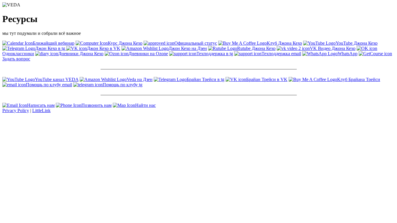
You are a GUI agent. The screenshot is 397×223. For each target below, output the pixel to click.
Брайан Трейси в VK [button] (266, 79)
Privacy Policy (15, 110)
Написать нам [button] (41, 105)
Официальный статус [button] (195, 43)
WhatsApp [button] (347, 53)
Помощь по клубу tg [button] (122, 84)
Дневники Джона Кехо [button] (80, 53)
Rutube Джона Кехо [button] (256, 48)
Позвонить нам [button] (96, 105)
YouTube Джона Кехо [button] (357, 43)
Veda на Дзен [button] (140, 79)
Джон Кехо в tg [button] (50, 48)
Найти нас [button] (145, 105)
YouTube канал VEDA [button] (56, 79)
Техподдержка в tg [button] (214, 53)
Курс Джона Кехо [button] (125, 43)
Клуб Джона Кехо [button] (284, 43)
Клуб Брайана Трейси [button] (358, 79)
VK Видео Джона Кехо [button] (332, 48)
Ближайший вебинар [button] (53, 43)
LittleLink (41, 110)
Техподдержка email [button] (281, 53)
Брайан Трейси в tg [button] (205, 79)
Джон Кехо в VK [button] (103, 48)
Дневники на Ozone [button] (148, 53)
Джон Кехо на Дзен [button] (188, 48)
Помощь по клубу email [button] (49, 84)
